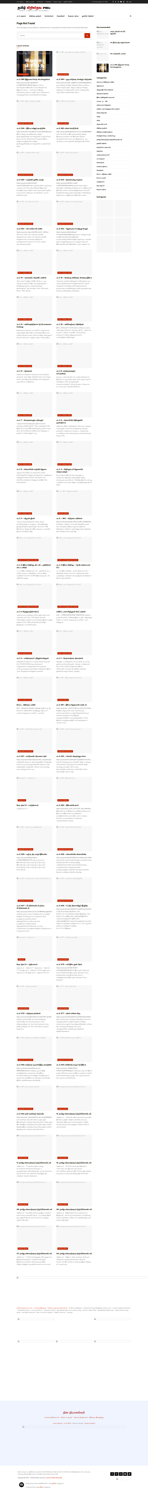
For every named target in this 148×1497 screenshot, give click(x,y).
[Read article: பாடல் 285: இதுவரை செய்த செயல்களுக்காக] (34, 64)
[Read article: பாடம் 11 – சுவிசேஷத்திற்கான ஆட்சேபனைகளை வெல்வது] (34, 308)
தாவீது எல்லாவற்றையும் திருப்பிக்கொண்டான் (109, 139)
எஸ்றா (98, 120)
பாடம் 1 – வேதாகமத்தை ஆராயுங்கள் (69, 658)
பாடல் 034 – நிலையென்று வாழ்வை (69, 180)
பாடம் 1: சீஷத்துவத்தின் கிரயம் (28, 612)
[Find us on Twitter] (115, 2)
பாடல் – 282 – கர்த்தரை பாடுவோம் (69, 518)
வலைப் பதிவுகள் (57, 1423)
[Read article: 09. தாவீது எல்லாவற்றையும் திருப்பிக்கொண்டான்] (34, 1194)
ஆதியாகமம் (21, 959)
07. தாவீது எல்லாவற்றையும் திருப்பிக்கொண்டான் (34, 1253)
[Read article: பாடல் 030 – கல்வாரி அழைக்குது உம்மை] (74, 740)
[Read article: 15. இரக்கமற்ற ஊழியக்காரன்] (103, 45)
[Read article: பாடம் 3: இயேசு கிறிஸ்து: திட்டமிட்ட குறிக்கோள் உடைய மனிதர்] (34, 549)
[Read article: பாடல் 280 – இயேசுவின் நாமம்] (74, 789)
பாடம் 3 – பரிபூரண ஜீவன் (26, 518)
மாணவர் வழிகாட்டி (102, 166)
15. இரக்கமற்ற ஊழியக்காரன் (120, 42)
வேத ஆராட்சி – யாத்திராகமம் (27, 805)
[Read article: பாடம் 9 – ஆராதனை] (34, 355)
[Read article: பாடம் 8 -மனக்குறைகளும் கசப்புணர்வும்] (74, 355)
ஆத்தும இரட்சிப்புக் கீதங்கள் (25, 123)
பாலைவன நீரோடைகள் (52, 1417)
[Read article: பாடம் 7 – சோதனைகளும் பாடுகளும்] (34, 404)
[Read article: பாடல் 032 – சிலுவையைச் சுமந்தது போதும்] (74, 213)
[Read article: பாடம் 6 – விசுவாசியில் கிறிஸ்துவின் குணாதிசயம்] (74, 404)
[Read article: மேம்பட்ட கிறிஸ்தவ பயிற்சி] (34, 689)
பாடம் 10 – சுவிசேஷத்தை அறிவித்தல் (70, 324)
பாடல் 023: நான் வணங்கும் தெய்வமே (30, 1114)
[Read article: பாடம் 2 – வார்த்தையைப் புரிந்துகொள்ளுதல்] (34, 642)
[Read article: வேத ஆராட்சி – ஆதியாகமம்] (34, 949)
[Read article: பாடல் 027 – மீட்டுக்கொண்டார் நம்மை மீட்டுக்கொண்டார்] (34, 890)
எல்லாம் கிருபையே (102, 113)
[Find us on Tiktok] (129, 1474)
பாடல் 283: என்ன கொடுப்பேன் (67, 128)
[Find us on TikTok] (123, 2)
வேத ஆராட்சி (100, 185)
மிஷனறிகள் (48, 1)
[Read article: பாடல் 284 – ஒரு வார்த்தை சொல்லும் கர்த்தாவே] (74, 64)
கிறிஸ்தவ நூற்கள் (30, 1)
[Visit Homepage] (34, 8)
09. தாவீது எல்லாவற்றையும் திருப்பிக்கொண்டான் (34, 1209)
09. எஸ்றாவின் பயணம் (118, 54)
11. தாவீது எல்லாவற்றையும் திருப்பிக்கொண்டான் (34, 1163)
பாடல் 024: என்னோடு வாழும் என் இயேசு (71, 1065)
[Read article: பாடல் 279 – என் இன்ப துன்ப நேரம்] (74, 949)
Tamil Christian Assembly (54, 1478)
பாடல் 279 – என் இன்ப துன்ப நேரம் (69, 964)
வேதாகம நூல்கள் (90, 1423)
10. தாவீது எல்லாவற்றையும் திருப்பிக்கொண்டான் (73, 1163)
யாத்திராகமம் (22, 800)
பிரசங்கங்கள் (40, 1)
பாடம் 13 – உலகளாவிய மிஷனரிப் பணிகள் (31, 278)
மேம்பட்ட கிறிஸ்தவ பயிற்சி (25, 272)
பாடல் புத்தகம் (20, 1)
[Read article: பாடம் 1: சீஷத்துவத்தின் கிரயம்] (34, 596)
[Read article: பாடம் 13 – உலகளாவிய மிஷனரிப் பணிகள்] (34, 262)
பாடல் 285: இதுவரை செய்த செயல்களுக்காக (33, 79)
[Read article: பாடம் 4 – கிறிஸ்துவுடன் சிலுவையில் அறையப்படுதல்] (74, 453)
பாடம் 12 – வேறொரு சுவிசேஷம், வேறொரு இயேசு (74, 278)
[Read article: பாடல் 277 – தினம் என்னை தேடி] (74, 998)
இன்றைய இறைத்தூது (96, 1417)
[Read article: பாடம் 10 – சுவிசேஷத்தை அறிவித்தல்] (74, 308)
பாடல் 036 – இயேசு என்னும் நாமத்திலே (31, 128)
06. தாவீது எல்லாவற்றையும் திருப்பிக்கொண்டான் (74, 1253)
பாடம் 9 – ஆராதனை (24, 371)
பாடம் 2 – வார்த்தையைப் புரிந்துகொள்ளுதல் (33, 658)
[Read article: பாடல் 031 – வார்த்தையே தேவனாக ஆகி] (34, 740)
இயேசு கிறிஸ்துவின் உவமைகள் (105, 97)
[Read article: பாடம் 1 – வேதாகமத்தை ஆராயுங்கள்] (74, 642)
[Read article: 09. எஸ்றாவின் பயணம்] (103, 57)
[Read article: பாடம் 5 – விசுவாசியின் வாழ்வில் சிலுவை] (34, 453)
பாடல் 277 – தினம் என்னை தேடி (68, 1013)
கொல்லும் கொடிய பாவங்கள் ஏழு (106, 136)
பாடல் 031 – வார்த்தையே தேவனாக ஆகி (32, 756)
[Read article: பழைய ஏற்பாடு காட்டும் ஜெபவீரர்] (103, 34)
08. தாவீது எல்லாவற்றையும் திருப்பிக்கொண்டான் (74, 1209)
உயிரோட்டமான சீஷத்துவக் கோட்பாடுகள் (28, 560)
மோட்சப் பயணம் (101, 178)
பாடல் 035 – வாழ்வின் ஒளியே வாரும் (30, 180)
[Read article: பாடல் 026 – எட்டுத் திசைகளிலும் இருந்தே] (74, 890)
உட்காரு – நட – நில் (102, 101)
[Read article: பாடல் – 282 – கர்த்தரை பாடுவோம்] (74, 503)
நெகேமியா (100, 151)
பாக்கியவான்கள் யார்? (103, 155)
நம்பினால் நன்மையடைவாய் (24, 1308)
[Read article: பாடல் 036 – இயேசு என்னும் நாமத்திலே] (34, 113)
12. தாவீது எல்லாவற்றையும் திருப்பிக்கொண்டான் (73, 1114)
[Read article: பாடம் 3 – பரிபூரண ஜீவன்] (34, 503)
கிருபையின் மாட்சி (102, 124)
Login (129, 1)
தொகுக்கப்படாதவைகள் (104, 147)
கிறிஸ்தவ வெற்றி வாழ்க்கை (105, 132)
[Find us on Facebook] (112, 1474)
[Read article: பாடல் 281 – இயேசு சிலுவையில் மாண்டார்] (74, 689)
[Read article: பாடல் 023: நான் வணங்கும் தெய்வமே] (34, 1098)
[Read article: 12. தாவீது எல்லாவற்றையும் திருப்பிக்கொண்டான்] (74, 1098)
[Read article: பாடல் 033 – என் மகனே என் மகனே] (34, 213)
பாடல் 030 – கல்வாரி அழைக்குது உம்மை (71, 756)
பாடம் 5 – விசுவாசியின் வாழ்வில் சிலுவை (32, 469)
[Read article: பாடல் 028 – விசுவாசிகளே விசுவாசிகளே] (74, 838)
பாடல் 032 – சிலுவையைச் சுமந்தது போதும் (72, 229)
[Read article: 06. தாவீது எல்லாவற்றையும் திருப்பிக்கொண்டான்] (74, 1238)
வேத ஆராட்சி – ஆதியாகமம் (27, 964)
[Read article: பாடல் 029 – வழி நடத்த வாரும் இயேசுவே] (34, 838)
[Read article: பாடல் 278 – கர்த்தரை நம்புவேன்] (34, 998)
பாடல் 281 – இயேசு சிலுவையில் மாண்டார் (71, 705)
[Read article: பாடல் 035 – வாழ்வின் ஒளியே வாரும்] (34, 164)
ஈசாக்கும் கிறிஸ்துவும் (40, 1308)
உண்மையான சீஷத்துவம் (104, 105)
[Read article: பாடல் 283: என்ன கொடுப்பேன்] (74, 113)
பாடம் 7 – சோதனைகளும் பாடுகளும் (30, 420)
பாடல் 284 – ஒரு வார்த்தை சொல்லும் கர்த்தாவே (74, 79)
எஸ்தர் (98, 116)
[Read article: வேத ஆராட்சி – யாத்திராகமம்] (34, 789)
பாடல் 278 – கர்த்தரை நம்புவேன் (28, 1013)
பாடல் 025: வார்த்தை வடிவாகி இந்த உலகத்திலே (34, 1065)
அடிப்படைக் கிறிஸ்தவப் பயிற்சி (105, 82)
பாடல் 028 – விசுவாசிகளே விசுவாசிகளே (71, 854)
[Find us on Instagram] (118, 2)
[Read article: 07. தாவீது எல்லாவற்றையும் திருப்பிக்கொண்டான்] (34, 1238)
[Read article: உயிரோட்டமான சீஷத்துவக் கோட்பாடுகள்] (74, 596)
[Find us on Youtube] (121, 2)
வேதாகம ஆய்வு (57, 1)
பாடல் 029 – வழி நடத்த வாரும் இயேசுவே (32, 854)
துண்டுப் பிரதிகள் (68, 1)
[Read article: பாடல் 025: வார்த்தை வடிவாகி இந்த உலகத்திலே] (34, 1049)
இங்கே (55, 1483)
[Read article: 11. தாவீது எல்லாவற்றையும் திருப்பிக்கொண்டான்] (34, 1147)
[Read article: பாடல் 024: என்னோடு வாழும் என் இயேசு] (74, 1049)
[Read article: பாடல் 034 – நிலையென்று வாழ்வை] (74, 164)
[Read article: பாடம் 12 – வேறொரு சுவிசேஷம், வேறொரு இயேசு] (74, 262)
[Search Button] (130, 16)
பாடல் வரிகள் (67, 1423)
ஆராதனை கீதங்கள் (23, 74)
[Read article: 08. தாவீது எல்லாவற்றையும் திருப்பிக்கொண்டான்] (74, 1194)
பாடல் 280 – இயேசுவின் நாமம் (67, 805)
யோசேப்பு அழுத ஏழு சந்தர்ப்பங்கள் (57, 1308)
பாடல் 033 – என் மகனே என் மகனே (29, 229)
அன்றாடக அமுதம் (66, 1417)
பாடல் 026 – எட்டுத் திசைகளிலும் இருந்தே (72, 906)
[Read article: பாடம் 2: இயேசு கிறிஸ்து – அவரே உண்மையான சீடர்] (74, 549)
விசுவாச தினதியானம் (81, 1417)
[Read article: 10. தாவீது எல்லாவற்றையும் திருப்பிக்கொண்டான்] (74, 1147)
